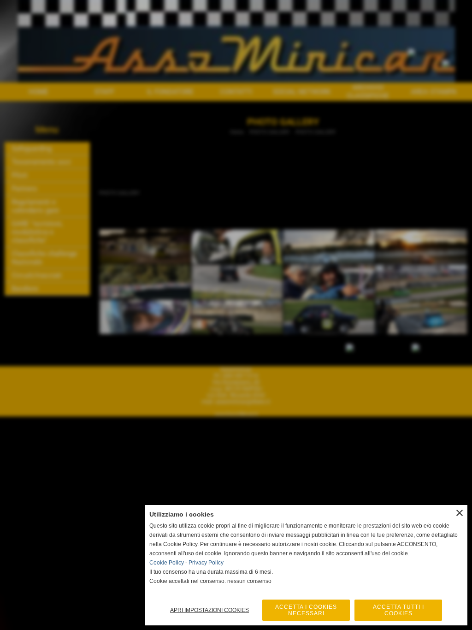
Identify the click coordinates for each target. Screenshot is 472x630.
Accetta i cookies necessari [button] (306, 610)
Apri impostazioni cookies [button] (209, 610)
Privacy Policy (206, 562)
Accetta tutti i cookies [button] (398, 610)
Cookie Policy (166, 562)
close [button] (459, 512)
